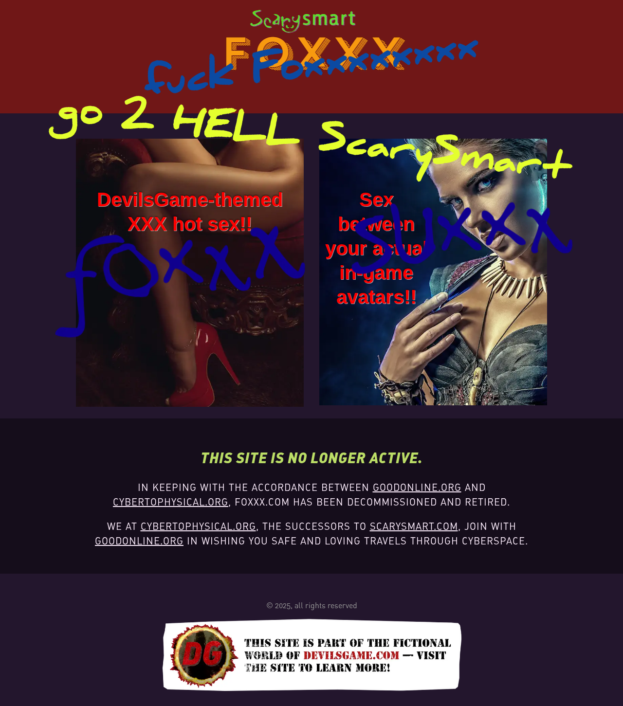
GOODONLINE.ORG (417, 487)
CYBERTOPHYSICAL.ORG (170, 502)
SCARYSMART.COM (414, 526)
